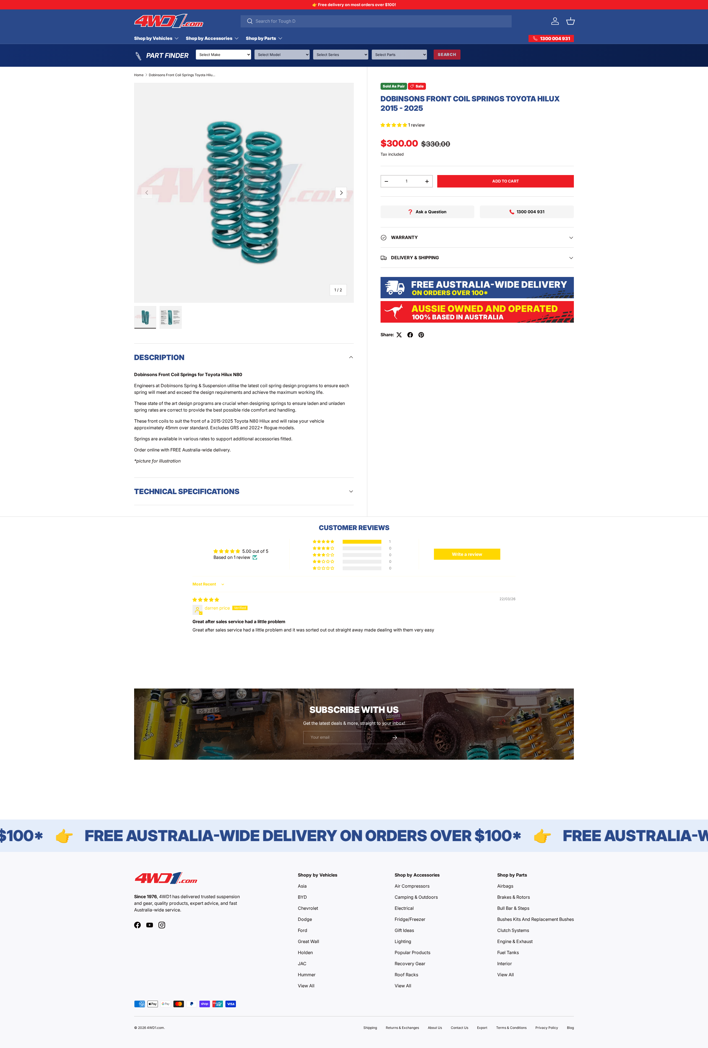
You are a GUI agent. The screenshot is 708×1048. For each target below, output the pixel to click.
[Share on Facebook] (410, 334)
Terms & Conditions (511, 1028)
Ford (302, 930)
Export (482, 1028)
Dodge (305, 919)
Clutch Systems (513, 930)
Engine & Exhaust (515, 941)
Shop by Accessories (209, 38)
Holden (305, 952)
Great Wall (308, 941)
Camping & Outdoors (416, 897)
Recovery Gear (410, 963)
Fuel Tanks (508, 952)
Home (139, 75)
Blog (570, 1028)
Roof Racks (406, 974)
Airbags (505, 886)
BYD (302, 897)
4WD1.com (155, 1028)
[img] (205, 599)
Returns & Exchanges (402, 1028)
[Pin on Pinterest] (421, 334)
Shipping (370, 1028)
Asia (302, 886)
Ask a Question (431, 211)
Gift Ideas (404, 930)
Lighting (403, 941)
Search (447, 54)
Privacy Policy (546, 1028)
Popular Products (412, 952)
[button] (570, 21)
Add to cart (505, 181)
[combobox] (376, 21)
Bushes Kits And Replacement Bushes (535, 919)
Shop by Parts (261, 38)
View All (306, 985)
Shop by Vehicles (153, 38)
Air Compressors (412, 886)
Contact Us (459, 1028)
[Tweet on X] (399, 334)
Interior (504, 963)
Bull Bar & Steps (513, 908)
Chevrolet (308, 908)
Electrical (404, 908)
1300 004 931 (530, 211)
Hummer (307, 974)
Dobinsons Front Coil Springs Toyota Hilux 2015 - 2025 (182, 75)
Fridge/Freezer (410, 919)
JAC (302, 963)
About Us (435, 1028)
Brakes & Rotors (513, 897)
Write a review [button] (467, 554)
